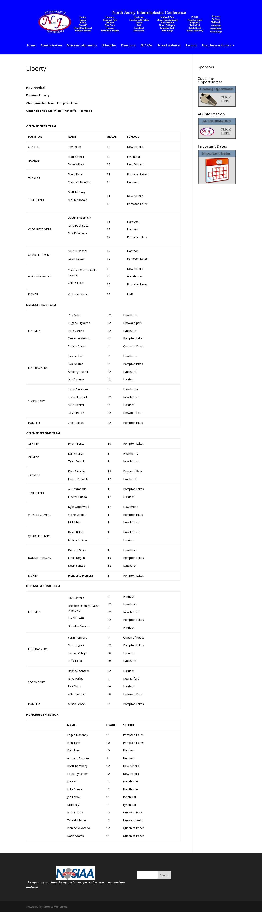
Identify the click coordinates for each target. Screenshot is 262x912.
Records (191, 45)
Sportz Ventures (55, 906)
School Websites (169, 45)
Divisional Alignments (82, 45)
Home (31, 45)
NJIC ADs (146, 45)
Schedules (109, 45)
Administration (51, 45)
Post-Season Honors (216, 45)
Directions (128, 45)
